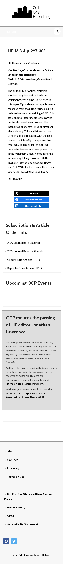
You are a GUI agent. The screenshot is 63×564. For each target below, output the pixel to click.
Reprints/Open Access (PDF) (24, 268)
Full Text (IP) (15, 178)
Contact (12, 459)
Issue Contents (30, 63)
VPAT (10, 515)
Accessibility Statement (22, 524)
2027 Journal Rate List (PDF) (24, 242)
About (11, 451)
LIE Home (13, 63)
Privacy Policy (16, 507)
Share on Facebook (33, 199)
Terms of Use (15, 476)
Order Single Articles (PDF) (23, 259)
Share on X (33, 193)
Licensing (13, 468)
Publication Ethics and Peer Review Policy (28, 496)
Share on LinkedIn (33, 206)
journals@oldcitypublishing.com (24, 383)
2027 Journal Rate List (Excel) (25, 251)
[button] (9, 32)
